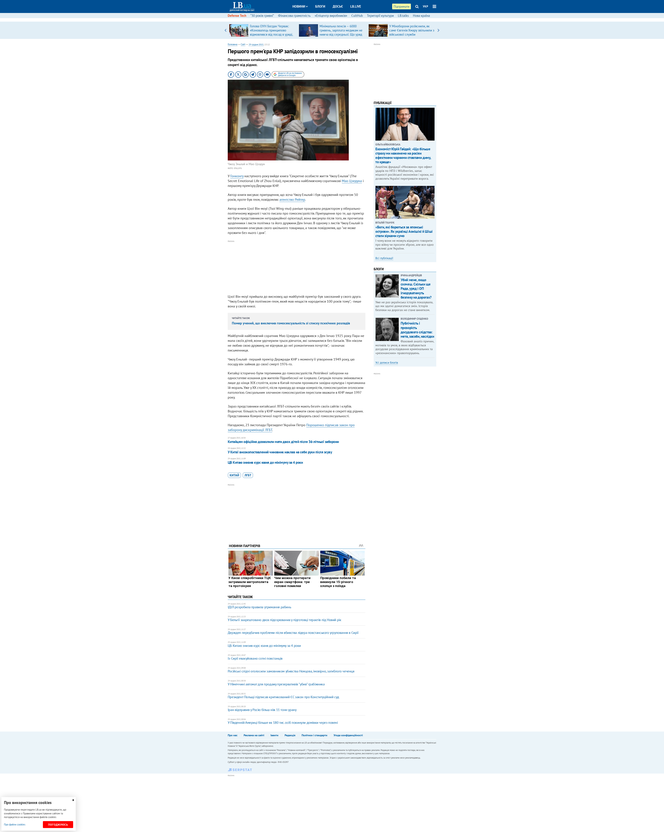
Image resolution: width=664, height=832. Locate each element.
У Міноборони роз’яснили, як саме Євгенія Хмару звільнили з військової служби (411, 30)
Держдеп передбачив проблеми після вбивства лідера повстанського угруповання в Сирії (293, 632)
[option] (262, 30)
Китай (234, 475)
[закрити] (73, 800)
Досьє (338, 6)
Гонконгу (236, 176)
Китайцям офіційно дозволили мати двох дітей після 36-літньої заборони (283, 441)
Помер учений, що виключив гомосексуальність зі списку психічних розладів (291, 323)
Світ (243, 44)
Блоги (320, 6)
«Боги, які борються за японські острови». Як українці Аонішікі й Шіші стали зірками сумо (403, 231)
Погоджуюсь (58, 824)
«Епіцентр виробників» (331, 15)
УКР (425, 6)
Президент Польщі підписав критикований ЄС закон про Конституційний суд (283, 697)
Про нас (232, 735)
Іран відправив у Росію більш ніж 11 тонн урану (262, 710)
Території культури (380, 15)
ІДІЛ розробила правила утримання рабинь (259, 607)
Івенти (274, 735)
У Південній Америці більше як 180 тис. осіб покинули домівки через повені (283, 722)
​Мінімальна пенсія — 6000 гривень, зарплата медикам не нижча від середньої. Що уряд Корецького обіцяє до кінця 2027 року (341, 34)
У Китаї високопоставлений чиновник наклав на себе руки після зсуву (280, 452)
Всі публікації (384, 258)
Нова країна (421, 15)
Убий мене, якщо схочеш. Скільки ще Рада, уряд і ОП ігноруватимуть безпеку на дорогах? (416, 289)
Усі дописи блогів (386, 362)
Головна (232, 44)
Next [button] (438, 30)
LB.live (355, 6)
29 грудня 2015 (256, 44)
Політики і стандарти (314, 735)
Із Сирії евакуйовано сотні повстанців (255, 658)
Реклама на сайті (254, 735)
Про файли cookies (14, 824)
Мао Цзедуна (352, 181)
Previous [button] (225, 30)
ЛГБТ (248, 475)
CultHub (357, 15)
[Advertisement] (296, 267)
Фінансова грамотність (294, 15)
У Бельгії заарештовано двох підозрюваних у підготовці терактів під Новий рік (284, 620)
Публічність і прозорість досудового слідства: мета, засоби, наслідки (417, 330)
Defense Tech (237, 15)
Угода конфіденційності (348, 735)
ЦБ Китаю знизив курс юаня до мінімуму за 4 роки (265, 462)
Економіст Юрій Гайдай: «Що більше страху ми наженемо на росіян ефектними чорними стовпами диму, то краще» (403, 155)
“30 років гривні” (262, 15)
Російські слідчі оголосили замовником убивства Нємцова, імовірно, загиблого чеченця (291, 671)
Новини (298, 6)
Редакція (290, 735)
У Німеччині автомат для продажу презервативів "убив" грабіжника (276, 684)
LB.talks (403, 15)
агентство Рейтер (292, 199)
